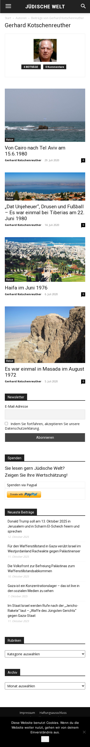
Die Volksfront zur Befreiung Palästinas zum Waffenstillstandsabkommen (41, 568)
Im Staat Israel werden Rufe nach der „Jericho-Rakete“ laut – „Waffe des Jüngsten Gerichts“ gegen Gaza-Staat (43, 611)
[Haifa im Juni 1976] (45, 259)
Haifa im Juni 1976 (26, 288)
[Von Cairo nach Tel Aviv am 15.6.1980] (45, 115)
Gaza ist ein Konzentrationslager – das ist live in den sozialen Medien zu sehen (43, 588)
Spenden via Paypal (22, 485)
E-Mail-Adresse (16, 406)
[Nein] (84, 732)
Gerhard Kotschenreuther (23, 160)
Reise (9, 139)
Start (8, 18)
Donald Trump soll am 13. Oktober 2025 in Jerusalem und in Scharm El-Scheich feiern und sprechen (43, 526)
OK (45, 739)
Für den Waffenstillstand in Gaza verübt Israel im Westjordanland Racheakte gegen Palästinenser (44, 548)
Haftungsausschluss (53, 713)
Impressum (27, 713)
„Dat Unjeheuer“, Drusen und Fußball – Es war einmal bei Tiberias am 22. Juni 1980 (44, 212)
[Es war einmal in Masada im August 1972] (45, 334)
